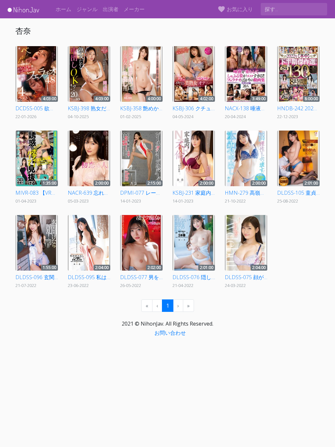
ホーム (63, 9)
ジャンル (87, 9)
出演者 (110, 9)
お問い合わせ (170, 332)
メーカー (134, 9)
